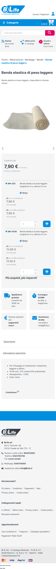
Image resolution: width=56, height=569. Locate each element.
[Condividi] (6, 565)
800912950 (29, 453)
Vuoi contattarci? (8, 531)
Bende (40, 59)
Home (4, 59)
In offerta (5, 510)
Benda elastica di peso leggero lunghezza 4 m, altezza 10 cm (33, 184)
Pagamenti (29, 488)
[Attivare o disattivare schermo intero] (4, 565)
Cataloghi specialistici (39, 531)
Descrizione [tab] (9, 341)
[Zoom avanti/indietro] (1, 565)
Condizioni (17, 488)
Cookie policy (23, 492)
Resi (38, 488)
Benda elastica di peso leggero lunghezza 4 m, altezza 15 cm (33, 232)
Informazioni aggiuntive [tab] (14, 353)
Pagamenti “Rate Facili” (11, 536)
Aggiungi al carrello (47, 224)
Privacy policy (7, 492)
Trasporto (23, 531)
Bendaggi (30, 59)
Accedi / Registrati (41, 14)
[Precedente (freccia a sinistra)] (1, 568)
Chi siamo (5, 488)
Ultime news (17, 510)
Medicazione (16, 59)
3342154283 (20, 463)
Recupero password (10, 514)
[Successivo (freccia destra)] (4, 568)
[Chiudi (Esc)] (9, 565)
